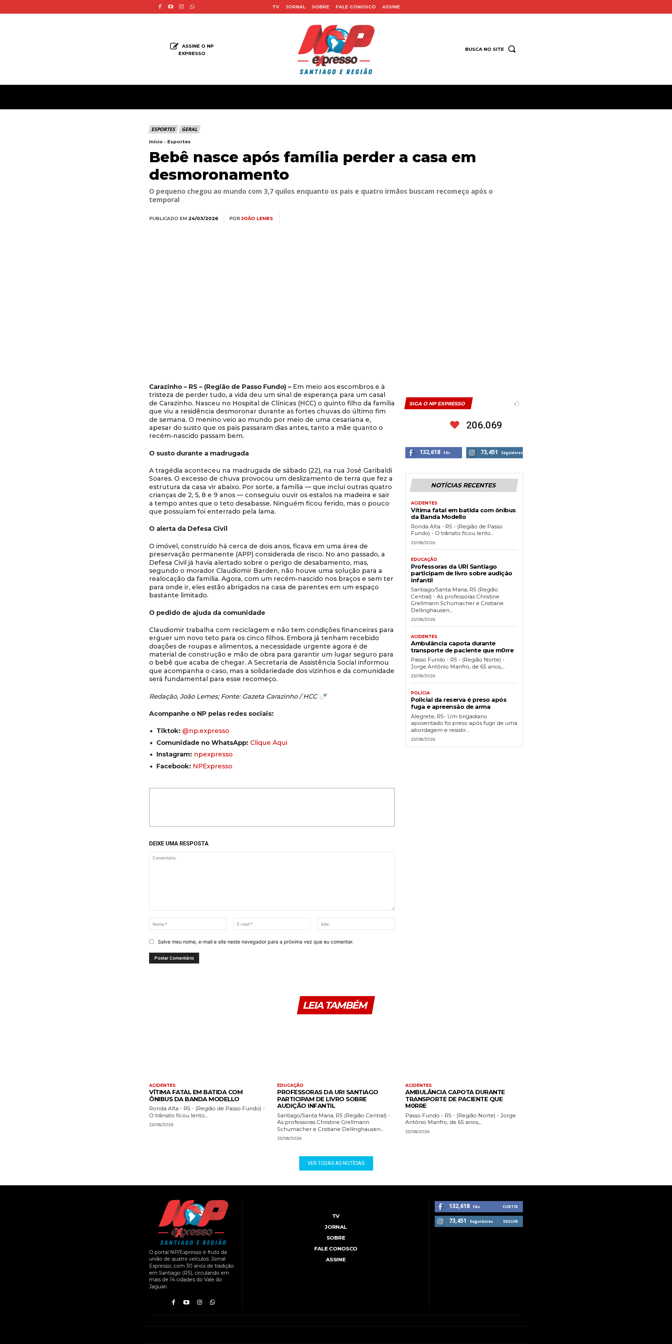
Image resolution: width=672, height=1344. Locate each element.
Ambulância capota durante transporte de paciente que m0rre (462, 647)
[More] (515, 219)
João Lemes (257, 218)
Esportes (163, 129)
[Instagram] (181, 7)
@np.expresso (205, 731)
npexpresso (212, 754)
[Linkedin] (483, 219)
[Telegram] (499, 219)
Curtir (510, 1206)
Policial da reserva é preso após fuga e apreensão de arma (458, 703)
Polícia (420, 693)
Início (156, 141)
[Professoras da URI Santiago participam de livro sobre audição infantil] (336, 1049)
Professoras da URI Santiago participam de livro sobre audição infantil (461, 573)
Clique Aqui (268, 743)
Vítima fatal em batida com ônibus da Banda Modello (463, 514)
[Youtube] (170, 7)
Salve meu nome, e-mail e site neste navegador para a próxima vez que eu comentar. (256, 942)
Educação (424, 559)
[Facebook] (159, 7)
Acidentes (424, 503)
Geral (189, 129)
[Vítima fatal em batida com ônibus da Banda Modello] (208, 1049)
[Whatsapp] (192, 7)
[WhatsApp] (467, 219)
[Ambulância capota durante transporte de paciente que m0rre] (464, 1049)
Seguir (510, 1221)
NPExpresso (212, 766)
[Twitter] (451, 219)
